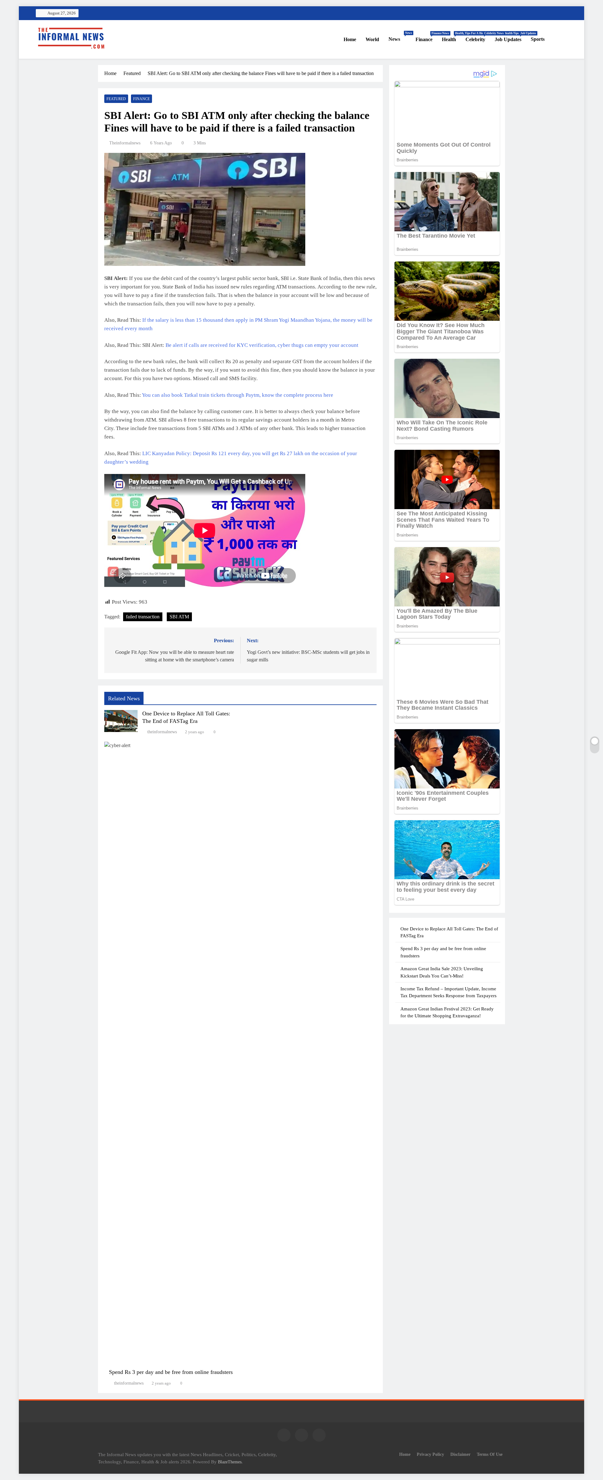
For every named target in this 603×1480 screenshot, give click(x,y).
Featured (116, 99)
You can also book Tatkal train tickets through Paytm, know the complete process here (237, 395)
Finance (426, 37)
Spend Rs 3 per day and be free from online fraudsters (171, 1372)
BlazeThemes (230, 1461)
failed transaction (143, 616)
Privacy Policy (430, 1454)
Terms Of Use (490, 1454)
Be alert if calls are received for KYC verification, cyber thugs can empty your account (262, 345)
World (372, 39)
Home (350, 39)
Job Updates (510, 37)
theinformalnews (124, 143)
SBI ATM (179, 616)
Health (451, 37)
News (399, 36)
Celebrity (477, 37)
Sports (538, 39)
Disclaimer (460, 1454)
